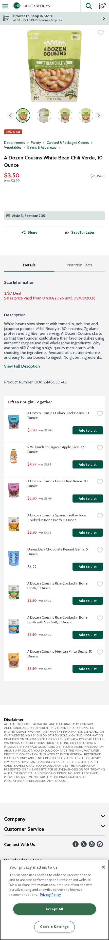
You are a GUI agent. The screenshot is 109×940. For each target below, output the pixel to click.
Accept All (54, 909)
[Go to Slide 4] (86, 115)
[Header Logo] (30, 6)
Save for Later (82, 232)
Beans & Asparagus (42, 147)
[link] (80, 232)
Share (32, 232)
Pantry (36, 142)
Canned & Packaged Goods (68, 142)
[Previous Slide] (10, 115)
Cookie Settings (54, 926)
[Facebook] (75, 845)
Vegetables (13, 147)
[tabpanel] (54, 478)
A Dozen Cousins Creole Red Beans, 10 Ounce (57, 483)
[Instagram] (92, 845)
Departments (14, 142)
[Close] (103, 867)
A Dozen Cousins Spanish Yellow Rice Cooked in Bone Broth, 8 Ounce (57, 517)
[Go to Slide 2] (44, 115)
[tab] (29, 265)
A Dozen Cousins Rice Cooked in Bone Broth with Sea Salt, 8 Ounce (57, 619)
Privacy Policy (50, 895)
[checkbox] (101, 33)
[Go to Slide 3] (65, 115)
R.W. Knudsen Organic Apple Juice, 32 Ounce (56, 449)
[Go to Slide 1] (23, 115)
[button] (88, 6)
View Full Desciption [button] (22, 366)
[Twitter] (84, 845)
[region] (54, 900)
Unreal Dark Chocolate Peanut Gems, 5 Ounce (58, 551)
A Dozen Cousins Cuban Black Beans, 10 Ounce (58, 415)
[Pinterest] (100, 845)
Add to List (88, 430)
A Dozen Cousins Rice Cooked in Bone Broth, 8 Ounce (57, 585)
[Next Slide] (98, 115)
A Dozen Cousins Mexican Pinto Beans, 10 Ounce (60, 653)
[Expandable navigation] (5, 6)
